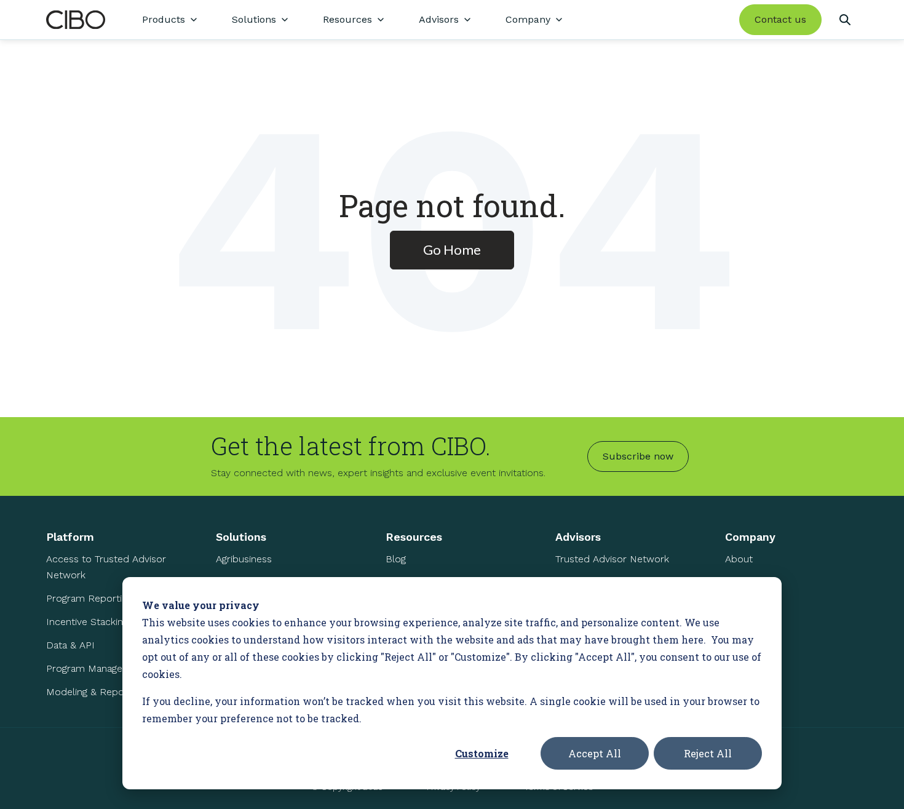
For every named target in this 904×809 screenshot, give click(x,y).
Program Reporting (89, 598)
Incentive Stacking (87, 622)
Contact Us (750, 629)
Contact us (780, 19)
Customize (482, 753)
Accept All (594, 753)
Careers (742, 606)
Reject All (708, 753)
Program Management (96, 668)
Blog (396, 559)
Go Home (452, 249)
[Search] (844, 20)
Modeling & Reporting (95, 692)
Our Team (747, 582)
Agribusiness (244, 559)
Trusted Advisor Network (612, 559)
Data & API (70, 645)
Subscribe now (638, 456)
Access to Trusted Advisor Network (106, 567)
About (739, 559)
